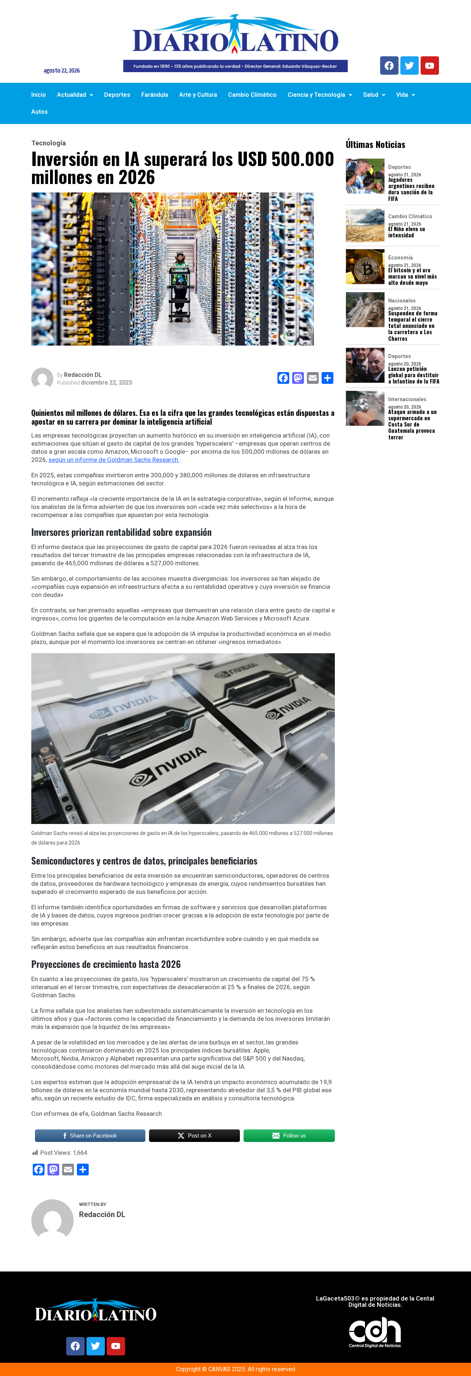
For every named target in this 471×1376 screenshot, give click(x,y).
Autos (39, 111)
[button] (75, 94)
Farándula (154, 94)
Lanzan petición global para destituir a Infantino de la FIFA (413, 375)
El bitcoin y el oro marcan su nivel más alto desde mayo (412, 276)
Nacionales (402, 300)
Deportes (117, 94)
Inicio (38, 94)
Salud (370, 94)
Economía (400, 257)
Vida (402, 94)
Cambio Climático (252, 94)
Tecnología (48, 143)
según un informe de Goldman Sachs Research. (114, 459)
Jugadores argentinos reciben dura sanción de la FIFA (411, 189)
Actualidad (71, 94)
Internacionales (407, 399)
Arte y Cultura (198, 94)
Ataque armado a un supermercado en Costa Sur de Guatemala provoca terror (412, 424)
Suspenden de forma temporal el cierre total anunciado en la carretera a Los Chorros (413, 326)
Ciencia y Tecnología (316, 94)
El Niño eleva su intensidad (406, 232)
